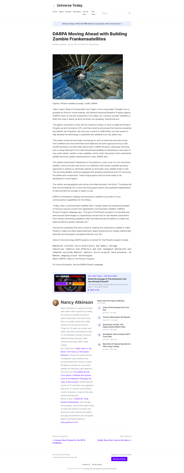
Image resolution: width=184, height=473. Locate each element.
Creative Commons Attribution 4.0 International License (100, 468)
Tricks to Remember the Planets (116, 317)
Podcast (68, 12)
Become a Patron (119, 459)
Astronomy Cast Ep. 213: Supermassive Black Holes (114, 325)
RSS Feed (93, 13)
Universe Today (70, 5)
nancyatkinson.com (69, 422)
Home (55, 12)
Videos (61, 12)
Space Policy (94, 44)
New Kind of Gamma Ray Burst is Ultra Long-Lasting (117, 345)
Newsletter (77, 12)
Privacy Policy (97, 464)
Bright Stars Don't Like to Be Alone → (114, 440)
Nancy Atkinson (60, 44)
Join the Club (85, 13)
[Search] (129, 13)
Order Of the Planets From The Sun (116, 308)
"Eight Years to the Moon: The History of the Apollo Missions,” (76, 351)
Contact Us (86, 464)
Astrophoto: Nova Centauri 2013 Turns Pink (116, 335)
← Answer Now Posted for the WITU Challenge (69, 441)
